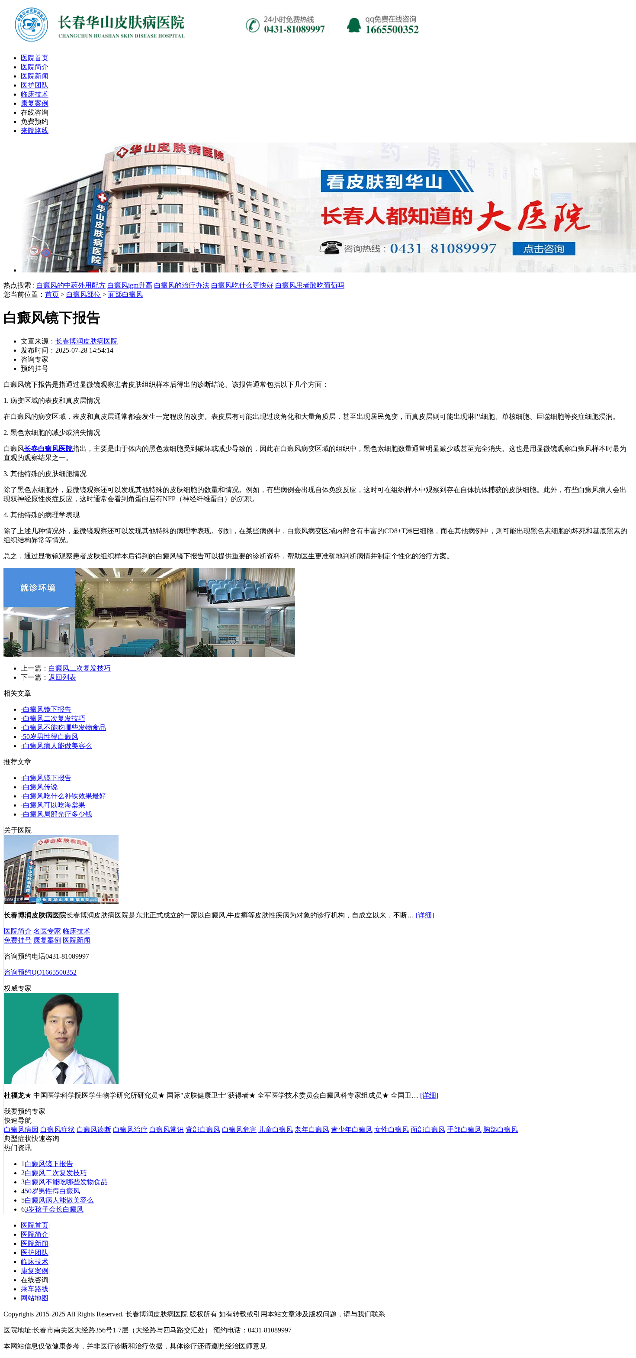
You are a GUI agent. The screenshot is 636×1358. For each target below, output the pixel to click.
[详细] (425, 915)
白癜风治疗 (130, 1129)
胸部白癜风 (500, 1129)
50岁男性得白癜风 (52, 1191)
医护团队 (34, 85)
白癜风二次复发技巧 (79, 668)
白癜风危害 (239, 1129)
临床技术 (34, 94)
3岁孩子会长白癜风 (54, 1209)
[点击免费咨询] (149, 654)
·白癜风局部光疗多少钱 (56, 814)
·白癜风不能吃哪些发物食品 (63, 727)
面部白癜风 (125, 294)
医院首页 (34, 58)
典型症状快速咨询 (31, 1138)
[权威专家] (61, 1082)
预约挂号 (34, 368)
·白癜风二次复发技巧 (53, 718)
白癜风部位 (83, 294)
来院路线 (34, 130)
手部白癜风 (464, 1129)
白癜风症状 (57, 1129)
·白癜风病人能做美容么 (56, 745)
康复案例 (34, 103)
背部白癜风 (203, 1129)
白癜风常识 (166, 1129)
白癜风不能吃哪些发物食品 (66, 1182)
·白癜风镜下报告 (46, 709)
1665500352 (59, 972)
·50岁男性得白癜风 (49, 736)
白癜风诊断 (94, 1129)
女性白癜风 (391, 1129)
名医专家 (47, 931)
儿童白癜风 (275, 1129)
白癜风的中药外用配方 (71, 285)
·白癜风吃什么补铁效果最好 (63, 796)
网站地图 (34, 1298)
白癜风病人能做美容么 (59, 1200)
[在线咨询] (219, 44)
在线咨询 (34, 112)
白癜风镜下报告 (49, 1163)
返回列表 (62, 677)
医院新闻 (34, 76)
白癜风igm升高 (129, 285)
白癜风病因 (21, 1129)
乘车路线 (34, 1289)
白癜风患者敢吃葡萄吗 (309, 285)
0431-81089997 (67, 956)
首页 (52, 294)
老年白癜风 (312, 1129)
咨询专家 (34, 359)
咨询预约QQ (23, 972)
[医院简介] (61, 901)
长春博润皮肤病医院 (86, 341)
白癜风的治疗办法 (181, 285)
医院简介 (34, 67)
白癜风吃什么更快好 (242, 285)
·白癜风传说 (39, 787)
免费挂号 (18, 940)
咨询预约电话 (24, 956)
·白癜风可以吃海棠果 (53, 805)
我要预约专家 (24, 1111)
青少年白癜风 (352, 1129)
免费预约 (34, 121)
